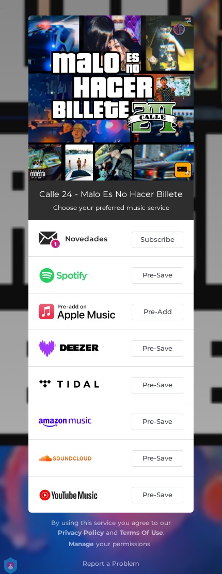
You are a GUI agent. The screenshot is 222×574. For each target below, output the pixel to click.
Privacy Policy (81, 532)
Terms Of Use (141, 532)
